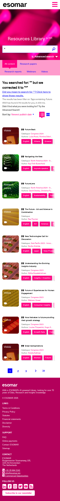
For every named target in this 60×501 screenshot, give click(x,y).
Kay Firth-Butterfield (36, 163)
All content (10, 64)
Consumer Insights (42, 305)
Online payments (9, 441)
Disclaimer (7, 423)
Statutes (6, 415)
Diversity (6, 426)
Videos (44, 71)
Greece (48, 141)
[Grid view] (48, 114)
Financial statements (11, 419)
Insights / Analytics (42, 278)
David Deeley (34, 190)
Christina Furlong (48, 190)
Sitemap (6, 448)
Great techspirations (34, 346)
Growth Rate (39, 332)
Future (52, 332)
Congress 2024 (37, 133)
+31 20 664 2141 (12, 470)
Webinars (31, 71)
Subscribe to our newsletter (18, 493)
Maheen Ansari (34, 300)
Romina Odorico (46, 136)
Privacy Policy (8, 412)
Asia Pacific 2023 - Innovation (43, 243)
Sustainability (39, 195)
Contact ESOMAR (10, 445)
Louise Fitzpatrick (36, 327)
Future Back (30, 129)
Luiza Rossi (33, 136)
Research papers (28, 64)
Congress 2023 (37, 270)
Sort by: (6, 114)
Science (44, 224)
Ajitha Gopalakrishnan (37, 273)
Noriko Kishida (34, 246)
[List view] (42, 114)
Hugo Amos (49, 327)
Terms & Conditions (11, 408)
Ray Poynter (33, 219)
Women (37, 357)
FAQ (4, 437)
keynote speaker (41, 168)
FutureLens (30, 183)
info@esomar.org (12, 473)
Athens (37, 141)
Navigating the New (33, 156)
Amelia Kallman (34, 353)
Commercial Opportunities (16, 476)
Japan (36, 251)
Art (35, 224)
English (26, 141)
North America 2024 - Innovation (44, 160)
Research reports (13, 71)
